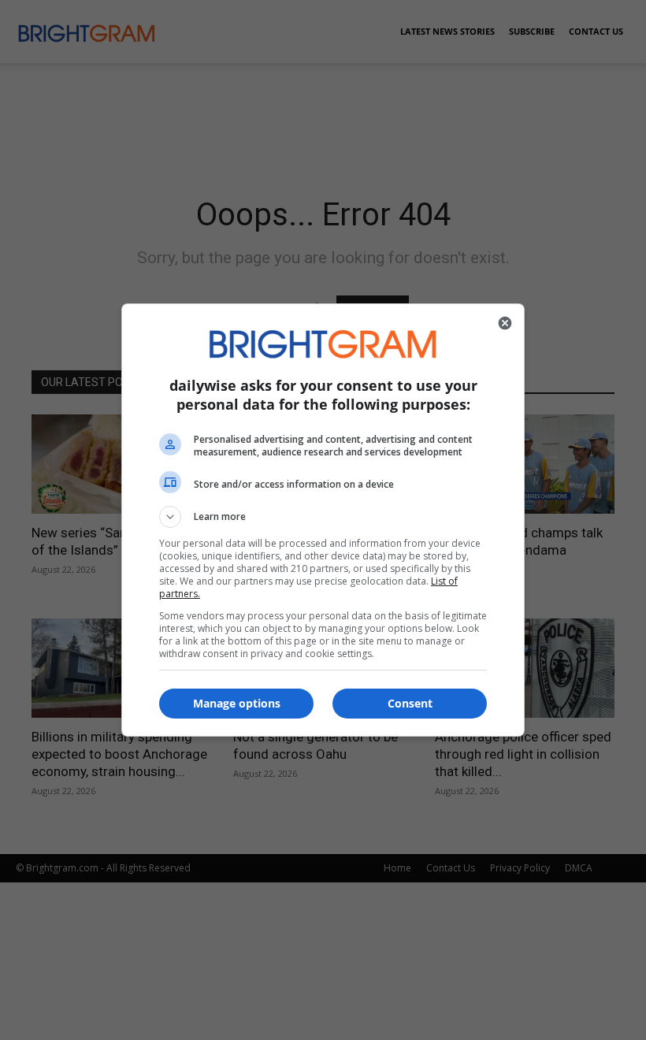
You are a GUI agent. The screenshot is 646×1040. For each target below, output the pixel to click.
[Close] (505, 323)
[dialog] (323, 520)
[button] (323, 517)
